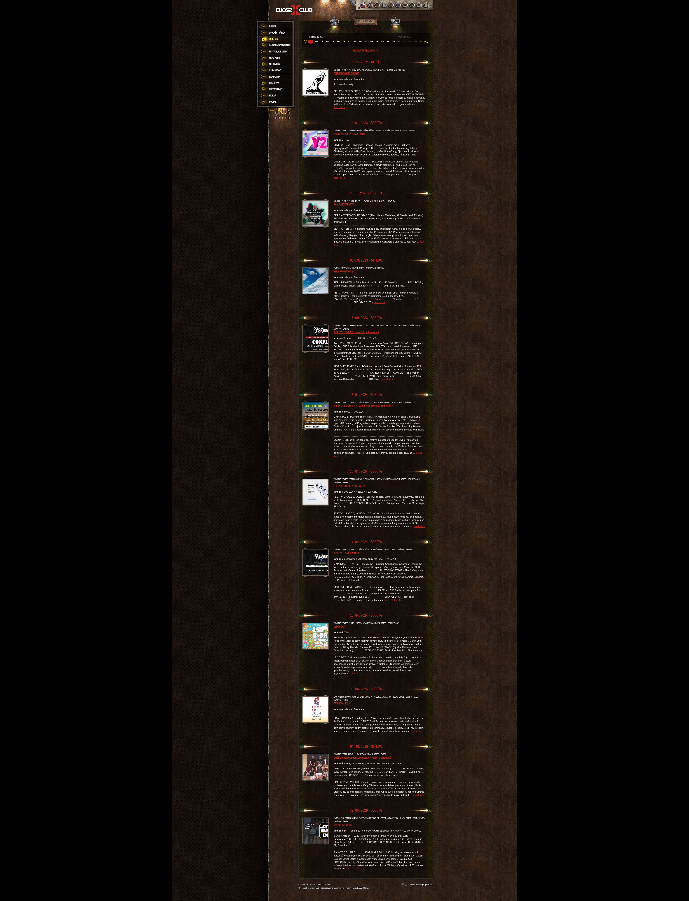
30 (393, 41)
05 (421, 41)
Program (273, 39)
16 (316, 41)
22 (349, 41)
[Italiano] (426, 5)
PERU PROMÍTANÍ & (343, 271)
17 (321, 41)
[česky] (363, 5)
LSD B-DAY (339, 626)
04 (415, 41)
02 (404, 41)
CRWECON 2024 (342, 703)
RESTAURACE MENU (278, 51)
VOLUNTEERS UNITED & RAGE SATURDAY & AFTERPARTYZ (363, 405)
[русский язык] (398, 5)
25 (365, 41)
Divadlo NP (274, 76)
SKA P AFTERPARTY (344, 204)
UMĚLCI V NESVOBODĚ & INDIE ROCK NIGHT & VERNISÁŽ (362, 757)
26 (371, 41)
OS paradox (275, 70)
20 (338, 41)
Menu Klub (274, 57)
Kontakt (273, 101)
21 (343, 41)
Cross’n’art (275, 83)
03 (410, 41)
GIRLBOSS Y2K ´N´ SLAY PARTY (349, 134)
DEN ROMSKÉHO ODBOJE (346, 73)
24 (360, 41)
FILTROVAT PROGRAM (365, 50)
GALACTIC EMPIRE (343, 824)
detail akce (339, 107)
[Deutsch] (377, 5)
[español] (391, 5)
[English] (370, 5)
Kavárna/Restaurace (279, 45)
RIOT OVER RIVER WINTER (347, 553)
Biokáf (272, 95)
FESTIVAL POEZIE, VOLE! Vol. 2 (349, 485)
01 (398, 41)
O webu (429, 885)
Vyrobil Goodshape (416, 885)
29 (387, 41)
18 (327, 41)
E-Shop (272, 26)
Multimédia (274, 64)
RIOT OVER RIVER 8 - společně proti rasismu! (356, 332)
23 (354, 41)
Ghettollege (275, 89)
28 (382, 41)
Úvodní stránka (277, 32)
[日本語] (419, 5)
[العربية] (412, 5)
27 (376, 41)
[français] (384, 5)
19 (332, 41)
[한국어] (405, 5)
